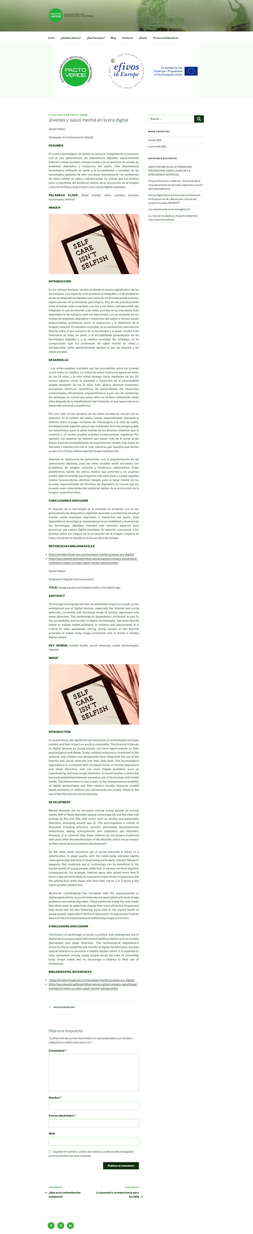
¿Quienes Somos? (71, 37)
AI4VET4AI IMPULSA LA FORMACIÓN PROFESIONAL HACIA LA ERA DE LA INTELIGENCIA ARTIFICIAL (170, 170)
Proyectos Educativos (165, 37)
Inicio (51, 37)
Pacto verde (79, 115)
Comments (157, 146)
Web (52, 1133)
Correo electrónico (62, 1115)
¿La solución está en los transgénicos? (169, 209)
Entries (154, 140)
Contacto (127, 37)
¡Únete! (143, 37)
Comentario (58, 1050)
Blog (113, 37)
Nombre (55, 1097)
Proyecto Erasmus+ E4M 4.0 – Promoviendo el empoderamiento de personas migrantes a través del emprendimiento (175, 184)
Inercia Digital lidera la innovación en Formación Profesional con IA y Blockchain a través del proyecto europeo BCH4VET (174, 199)
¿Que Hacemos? (96, 37)
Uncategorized (64, 1007)
